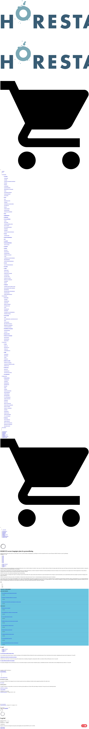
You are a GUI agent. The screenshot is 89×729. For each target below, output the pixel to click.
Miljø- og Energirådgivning (8, 422)
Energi (5, 320)
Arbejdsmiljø (6, 178)
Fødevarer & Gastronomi (8, 335)
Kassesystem (6, 401)
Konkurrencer (6, 367)
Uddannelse (6, 284)
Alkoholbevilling (6, 301)
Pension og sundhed (7, 406)
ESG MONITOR (6, 374)
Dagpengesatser (6, 251)
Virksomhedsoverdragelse (8, 192)
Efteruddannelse (6, 289)
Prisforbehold (6, 310)
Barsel (5, 197)
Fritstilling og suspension (7, 254)
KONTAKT (4, 432)
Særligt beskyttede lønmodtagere (9, 261)
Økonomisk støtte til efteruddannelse (9, 291)
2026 (3, 562)
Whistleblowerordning (7, 313)
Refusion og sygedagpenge (8, 279)
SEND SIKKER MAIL (3, 677)
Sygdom (5, 268)
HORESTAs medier (7, 360)
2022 (3, 559)
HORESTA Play (6, 365)
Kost (5, 239)
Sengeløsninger (6, 411)
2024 (3, 560)
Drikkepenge (6, 217)
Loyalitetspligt (6, 186)
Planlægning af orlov (7, 200)
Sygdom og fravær (7, 208)
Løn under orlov (6, 205)
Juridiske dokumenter (7, 398)
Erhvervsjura (6, 297)
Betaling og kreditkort (7, 304)
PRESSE (3, 434)
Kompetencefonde (6, 292)
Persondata (6, 266)
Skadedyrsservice (6, 412)
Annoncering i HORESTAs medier (9, 364)
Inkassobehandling (7, 395)
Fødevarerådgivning (7, 419)
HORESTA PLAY (5, 534)
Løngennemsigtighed (7, 187)
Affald (5, 317)
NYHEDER (4, 433)
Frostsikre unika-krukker (7, 390)
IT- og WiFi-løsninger (7, 397)
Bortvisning (6, 250)
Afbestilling (6, 299)
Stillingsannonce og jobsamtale (8, 189)
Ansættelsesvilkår (6, 235)
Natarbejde (6, 246)
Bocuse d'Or (6, 369)
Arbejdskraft (6, 381)
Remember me (2, 722)
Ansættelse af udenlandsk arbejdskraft (9, 181)
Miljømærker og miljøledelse (8, 325)
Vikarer (5, 190)
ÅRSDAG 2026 (4, 437)
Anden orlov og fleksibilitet (8, 211)
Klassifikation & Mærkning (8, 328)
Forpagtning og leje (7, 305)
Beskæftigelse (6, 355)
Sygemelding (6, 281)
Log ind (2, 718)
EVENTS (3, 435)
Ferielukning (6, 228)
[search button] (9, 707)
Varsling (5, 220)
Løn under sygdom (7, 276)
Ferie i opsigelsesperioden (8, 227)
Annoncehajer (6, 302)
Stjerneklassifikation (7, 330)
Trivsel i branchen (6, 244)
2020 (3, 557)
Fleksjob (5, 233)
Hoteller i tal (6, 345)
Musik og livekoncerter (7, 403)
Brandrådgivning (6, 384)
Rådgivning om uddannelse (8, 424)
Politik (5, 352)
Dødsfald (5, 282)
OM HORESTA (4, 431)
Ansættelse (5, 176)
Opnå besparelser (6, 322)
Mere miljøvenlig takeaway (8, 323)
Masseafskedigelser (7, 259)
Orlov (5, 199)
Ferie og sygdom (6, 225)
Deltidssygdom (6, 270)
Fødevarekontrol (6, 337)
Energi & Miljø (6, 315)
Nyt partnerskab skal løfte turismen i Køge (7, 653)
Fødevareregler (6, 340)
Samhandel (5, 409)
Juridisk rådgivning (7, 421)
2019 (3, 556)
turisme (3, 566)
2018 (3, 555)
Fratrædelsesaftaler (7, 253)
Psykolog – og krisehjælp (7, 408)
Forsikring (5, 389)
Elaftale (5, 387)
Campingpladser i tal (7, 350)
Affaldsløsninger (6, 379)
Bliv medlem (2, 682)
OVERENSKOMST (5, 436)
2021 (3, 558)
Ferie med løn (6, 222)
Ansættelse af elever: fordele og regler (9, 286)
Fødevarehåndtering (7, 392)
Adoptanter (5, 202)
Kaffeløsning (6, 400)
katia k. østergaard (5, 564)
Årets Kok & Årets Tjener (8, 372)
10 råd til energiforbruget (7, 326)
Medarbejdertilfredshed (8, 242)
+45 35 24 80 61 (3, 704)
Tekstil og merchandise (7, 414)
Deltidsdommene (6, 215)
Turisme (5, 357)
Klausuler (5, 184)
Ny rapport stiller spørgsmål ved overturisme (7, 660)
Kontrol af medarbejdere (8, 237)
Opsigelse (5, 248)
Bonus (5, 213)
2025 (3, 561)
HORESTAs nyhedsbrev (7, 362)
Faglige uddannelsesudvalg (8, 294)
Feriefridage (6, 230)
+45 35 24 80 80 (3, 671)
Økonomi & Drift (7, 333)
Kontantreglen (6, 354)
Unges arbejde (6, 195)
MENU (3, 171)
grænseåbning (4, 565)
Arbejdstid (5, 179)
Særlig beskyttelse (6, 210)
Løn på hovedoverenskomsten (8, 264)
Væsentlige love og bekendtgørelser (9, 312)
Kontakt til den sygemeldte (8, 273)
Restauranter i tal (6, 347)
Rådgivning (6, 417)
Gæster (5, 307)
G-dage (5, 256)
